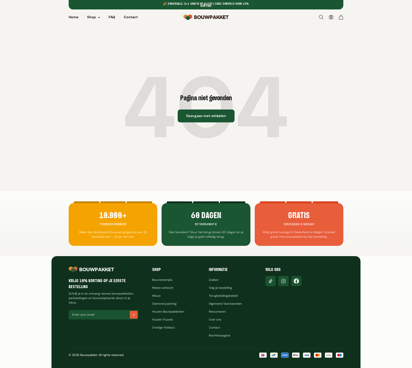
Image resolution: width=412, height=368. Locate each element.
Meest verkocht (162, 288)
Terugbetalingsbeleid (223, 296)
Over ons (215, 319)
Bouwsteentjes (162, 280)
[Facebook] (296, 281)
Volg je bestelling (220, 288)
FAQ (112, 17)
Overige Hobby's (163, 327)
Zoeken (214, 280)
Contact (131, 17)
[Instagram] (283, 281)
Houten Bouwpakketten (168, 311)
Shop (91, 17)
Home (74, 17)
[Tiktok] (270, 281)
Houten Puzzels (162, 319)
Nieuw (156, 296)
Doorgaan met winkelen (206, 116)
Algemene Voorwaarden (225, 304)
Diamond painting (164, 304)
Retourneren (217, 311)
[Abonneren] (134, 315)
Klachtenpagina (219, 335)
